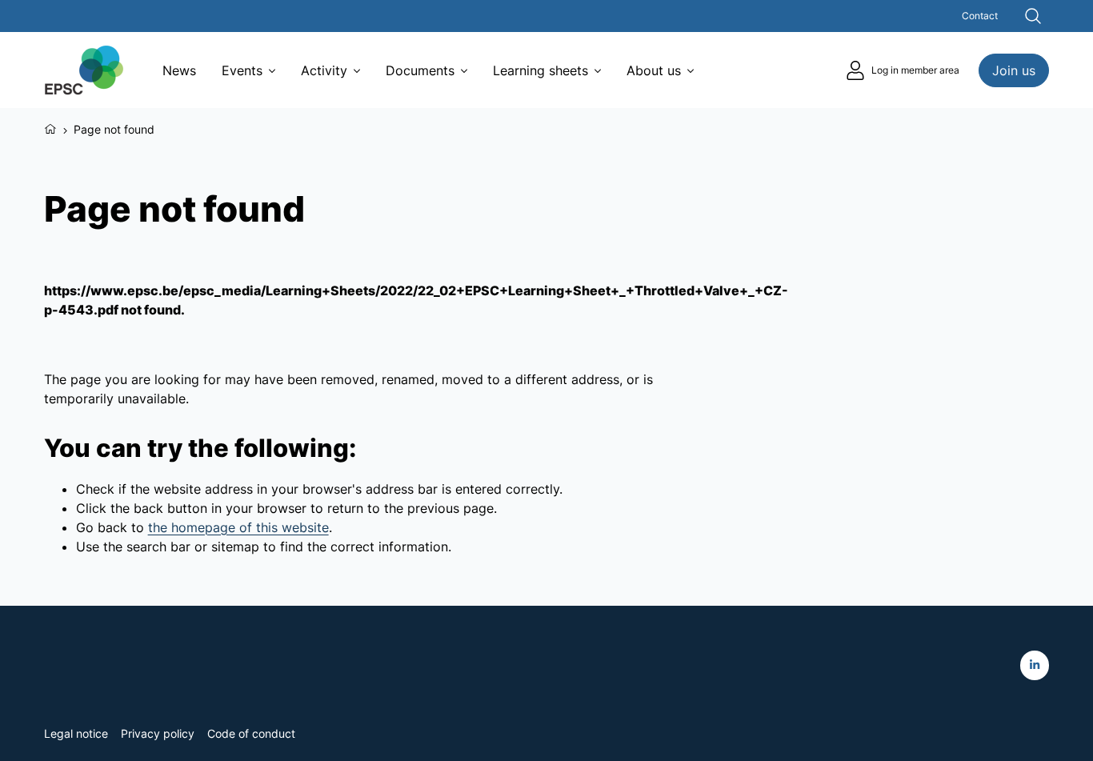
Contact (980, 16)
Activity (324, 70)
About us (654, 70)
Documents (420, 70)
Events (242, 70)
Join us (1013, 70)
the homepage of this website (238, 527)
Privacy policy (157, 733)
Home (50, 127)
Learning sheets (540, 70)
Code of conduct (251, 733)
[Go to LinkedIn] (1035, 665)
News (179, 70)
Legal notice (76, 733)
